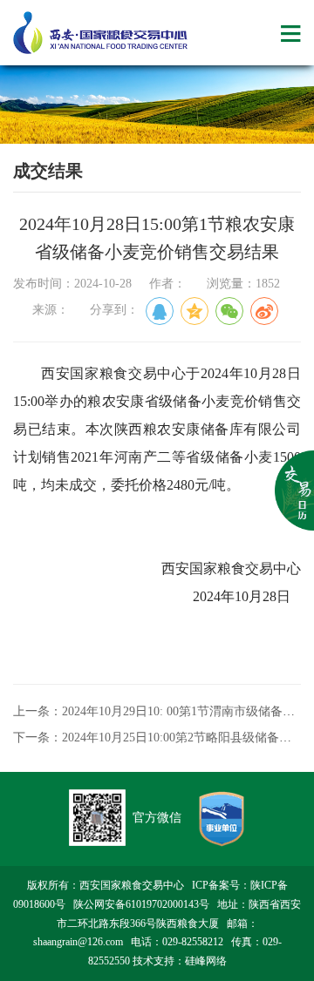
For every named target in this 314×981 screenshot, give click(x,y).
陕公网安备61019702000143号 (141, 904)
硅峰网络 (206, 961)
